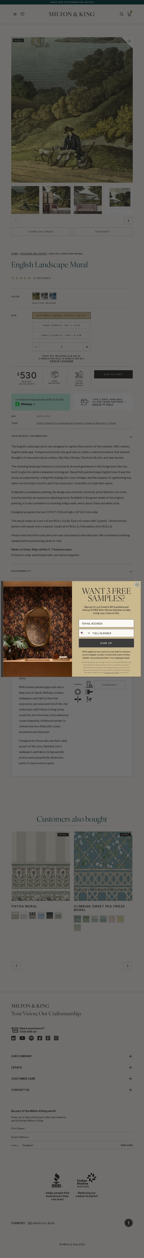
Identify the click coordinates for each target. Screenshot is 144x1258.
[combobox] (85, 633)
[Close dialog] (137, 585)
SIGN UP (106, 643)
